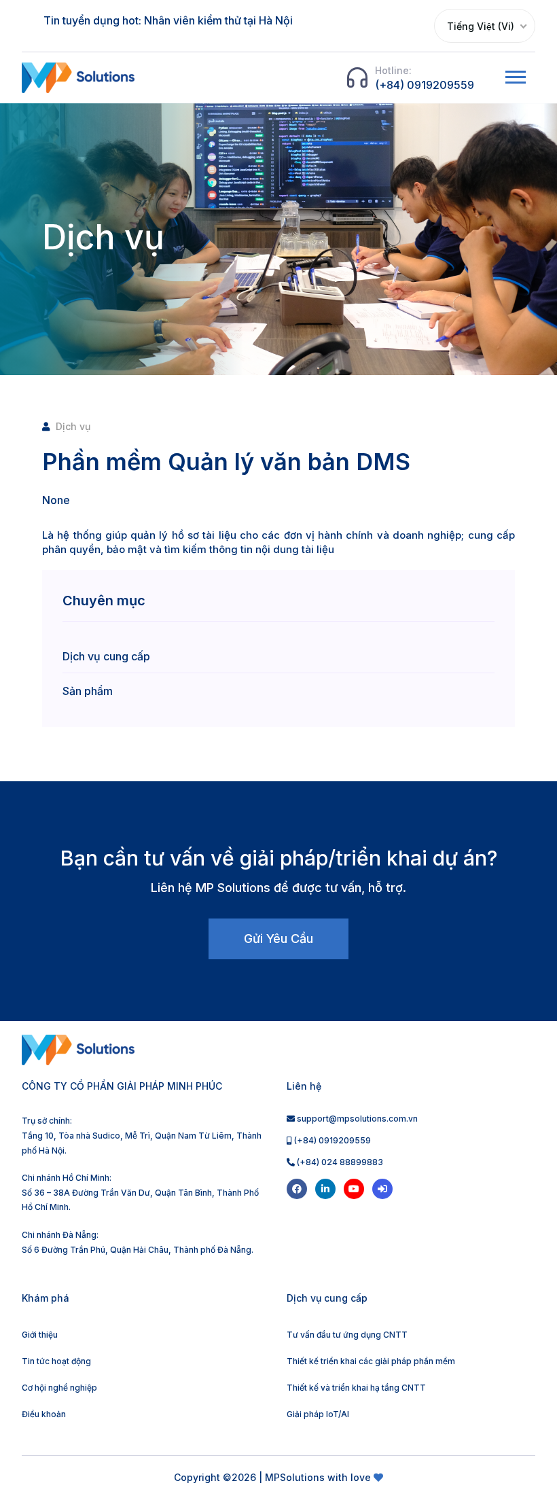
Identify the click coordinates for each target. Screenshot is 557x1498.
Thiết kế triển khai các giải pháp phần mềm (371, 1361)
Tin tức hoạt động (56, 1361)
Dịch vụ (73, 426)
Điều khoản (44, 1414)
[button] (514, 74)
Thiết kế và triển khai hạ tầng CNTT (356, 1388)
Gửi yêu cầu (278, 938)
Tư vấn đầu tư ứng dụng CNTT (347, 1335)
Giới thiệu (40, 1335)
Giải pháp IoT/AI (318, 1414)
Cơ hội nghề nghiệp (59, 1388)
